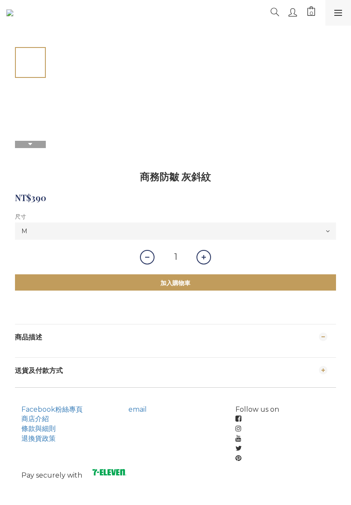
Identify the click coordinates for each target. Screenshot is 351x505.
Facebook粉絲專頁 (52, 409)
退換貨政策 (38, 438)
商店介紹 (35, 419)
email (137, 409)
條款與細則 (38, 429)
